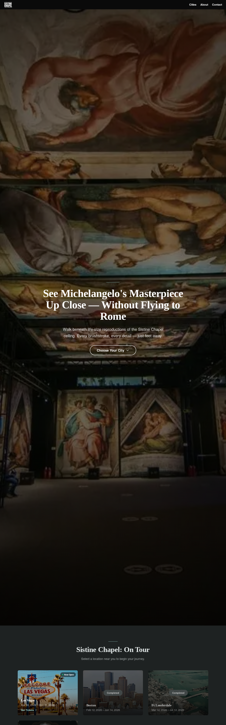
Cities (192, 4)
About (204, 4)
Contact (217, 4)
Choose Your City (110, 350)
